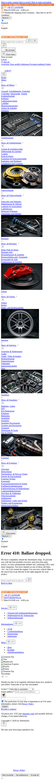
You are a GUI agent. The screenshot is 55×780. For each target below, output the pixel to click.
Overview (5, 64)
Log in (4, 59)
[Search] (29, 41)
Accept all (35, 775)
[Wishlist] (2, 67)
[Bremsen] (21, 289)
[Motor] (21, 135)
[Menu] (3, 74)
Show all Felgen (8, 297)
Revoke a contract (8, 709)
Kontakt (11, 650)
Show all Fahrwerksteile (11, 195)
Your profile (15, 64)
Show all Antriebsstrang (11, 143)
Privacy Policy (28, 704)
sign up (6, 62)
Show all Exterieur (9, 463)
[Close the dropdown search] (35, 41)
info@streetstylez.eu (12, 597)
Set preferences (22, 775)
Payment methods (37, 64)
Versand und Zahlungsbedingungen (23, 613)
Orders (48, 64)
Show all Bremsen (9, 244)
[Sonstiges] (21, 455)
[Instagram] (5, 604)
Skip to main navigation (41, 2)
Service (4, 608)
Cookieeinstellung (15, 631)
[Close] (2, 778)
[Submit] (3, 695)
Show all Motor (8, 85)
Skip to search (25, 2)
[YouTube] (8, 604)
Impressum (12, 636)
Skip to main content (10, 2)
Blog (10, 647)
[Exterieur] (21, 529)
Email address (7, 692)
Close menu (10, 54)
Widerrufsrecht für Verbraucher (21, 615)
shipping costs (28, 714)
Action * (5, 689)
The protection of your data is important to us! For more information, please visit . (26, 702)
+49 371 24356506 (15, 7)
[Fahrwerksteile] (21, 236)
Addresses (25, 64)
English (4, 28)
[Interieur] (21, 392)
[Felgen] (20, 338)
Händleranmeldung (16, 652)
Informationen (7, 624)
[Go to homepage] (15, 37)
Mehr (3, 642)
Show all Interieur (9, 345)
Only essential (7, 775)
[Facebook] (2, 604)
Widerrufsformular (15, 618)
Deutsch (4, 23)
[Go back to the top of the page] (3, 724)
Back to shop (6, 583)
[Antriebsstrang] (21, 188)
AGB (9, 629)
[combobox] (13, 41)
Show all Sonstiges (9, 400)
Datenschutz (13, 634)
